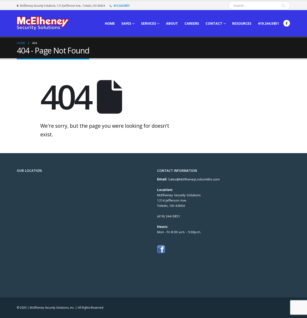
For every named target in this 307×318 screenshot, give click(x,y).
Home (110, 23)
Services (148, 23)
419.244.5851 (121, 5)
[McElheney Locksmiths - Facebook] (161, 249)
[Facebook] (286, 23)
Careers (191, 23)
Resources (241, 23)
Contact (214, 23)
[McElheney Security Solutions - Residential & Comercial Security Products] (43, 23)
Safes (126, 23)
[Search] (283, 5)
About (172, 23)
